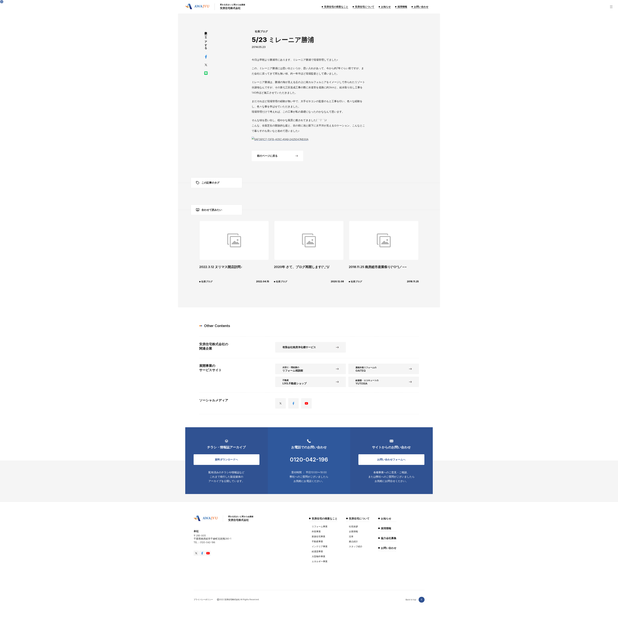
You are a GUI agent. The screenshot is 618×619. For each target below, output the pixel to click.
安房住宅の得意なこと (324, 518)
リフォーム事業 (320, 526)
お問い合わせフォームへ (391, 459)
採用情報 (386, 528)
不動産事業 (317, 541)
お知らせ (386, 518)
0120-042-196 (309, 459)
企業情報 (353, 531)
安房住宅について (359, 518)
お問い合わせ (388, 548)
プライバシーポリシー (203, 599)
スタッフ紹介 (355, 546)
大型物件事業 (318, 556)
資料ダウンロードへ (226, 459)
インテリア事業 (320, 546)
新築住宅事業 (318, 536)
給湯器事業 (317, 551)
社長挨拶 (353, 526)
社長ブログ (261, 31)
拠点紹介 (353, 541)
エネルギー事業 (320, 561)
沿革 (351, 536)
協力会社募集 (388, 538)
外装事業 (316, 531)
